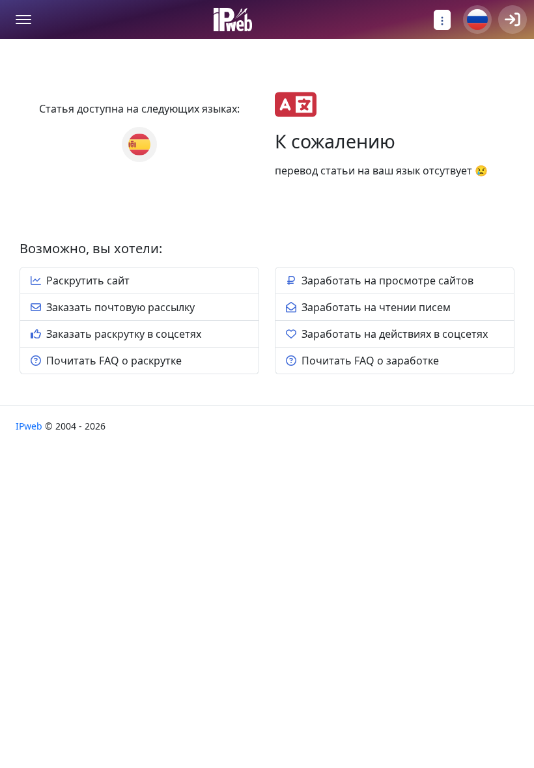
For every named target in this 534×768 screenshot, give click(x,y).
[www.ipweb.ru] (232, 19)
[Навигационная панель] (442, 20)
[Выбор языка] (477, 19)
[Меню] (23, 19)
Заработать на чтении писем (375, 307)
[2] (139, 144)
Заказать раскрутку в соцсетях (122, 334)
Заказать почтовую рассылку (119, 307)
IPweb (30, 426)
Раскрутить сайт (87, 280)
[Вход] (512, 19)
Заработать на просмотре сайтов (386, 280)
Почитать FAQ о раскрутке (113, 360)
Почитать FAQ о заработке (369, 360)
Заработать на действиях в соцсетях (393, 334)
